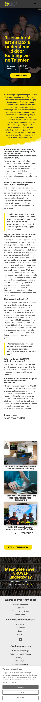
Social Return (20, 615)
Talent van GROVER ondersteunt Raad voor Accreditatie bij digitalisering (20, 497)
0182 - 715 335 (21, 661)
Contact (20, 634)
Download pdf (20, 75)
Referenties (20, 628)
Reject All (20, 698)
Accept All (20, 687)
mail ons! (28, 584)
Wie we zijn (20, 624)
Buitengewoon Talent (20, 611)
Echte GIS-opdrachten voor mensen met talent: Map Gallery (20, 528)
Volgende (27, 533)
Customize (20, 692)
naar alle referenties (17, 547)
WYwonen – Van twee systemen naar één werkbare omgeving (20, 467)
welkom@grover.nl (20, 658)
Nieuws (20, 631)
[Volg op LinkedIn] (20, 639)
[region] (20, 684)
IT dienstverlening (20, 604)
